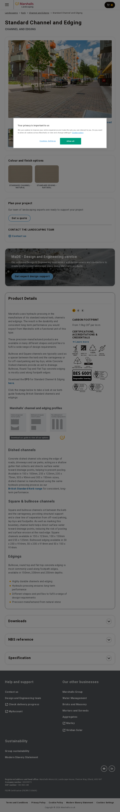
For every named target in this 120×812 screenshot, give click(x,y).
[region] (60, 133)
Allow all (70, 141)
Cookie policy (77, 133)
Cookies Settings (48, 141)
